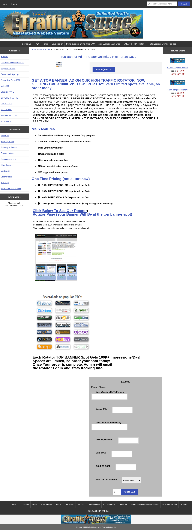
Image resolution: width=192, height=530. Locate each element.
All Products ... (7, 121)
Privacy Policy (46, 504)
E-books (4, 57)
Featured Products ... (10, 115)
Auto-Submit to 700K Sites (109, 44)
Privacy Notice (7, 153)
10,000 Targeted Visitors (177, 68)
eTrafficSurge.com (94, 527)
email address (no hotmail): (109, 422)
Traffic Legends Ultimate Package (162, 44)
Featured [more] (178, 51)
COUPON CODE (103, 466)
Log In (14, 4)
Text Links (81, 504)
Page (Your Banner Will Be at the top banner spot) (89, 214)
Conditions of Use (8, 159)
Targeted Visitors (8, 68)
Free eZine (69, 504)
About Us (5, 136)
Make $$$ (5, 86)
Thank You (123, 504)
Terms (45, 44)
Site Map (5, 183)
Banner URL (101, 409)
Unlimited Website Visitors (12, 62)
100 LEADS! (6, 109)
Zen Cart (113, 527)
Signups (183, 504)
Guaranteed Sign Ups (10, 74)
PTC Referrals (109, 504)
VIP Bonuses (94, 504)
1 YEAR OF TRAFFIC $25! (134, 44)
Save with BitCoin (169, 504)
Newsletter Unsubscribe (11, 189)
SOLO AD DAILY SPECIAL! (99, 511)
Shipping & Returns (9, 147)
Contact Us (26, 44)
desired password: (104, 439)
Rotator (39, 214)
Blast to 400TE (44, 49)
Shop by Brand (7, 141)
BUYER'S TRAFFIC (9, 98)
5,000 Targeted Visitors (178, 90)
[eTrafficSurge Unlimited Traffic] (96, 523)
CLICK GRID (6, 104)
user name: (101, 453)
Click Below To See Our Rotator (60, 211)
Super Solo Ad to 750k (10, 80)
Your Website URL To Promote (110, 392)
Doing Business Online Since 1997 (80, 44)
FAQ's (37, 44)
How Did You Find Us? (106, 479)
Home (4, 4)
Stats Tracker (57, 44)
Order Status (6, 177)
